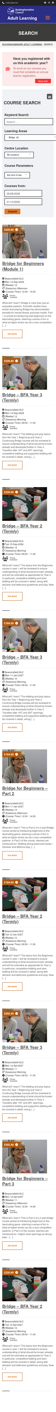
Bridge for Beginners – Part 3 (25, 1181)
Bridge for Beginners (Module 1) (23, 266)
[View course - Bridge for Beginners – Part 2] (25, 766)
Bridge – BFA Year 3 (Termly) (22, 397)
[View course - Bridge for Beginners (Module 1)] (25, 241)
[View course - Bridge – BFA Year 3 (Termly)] (25, 373)
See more (12, 334)
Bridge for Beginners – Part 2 (25, 790)
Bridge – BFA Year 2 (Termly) (22, 528)
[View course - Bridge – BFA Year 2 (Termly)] (25, 504)
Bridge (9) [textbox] (13, 137)
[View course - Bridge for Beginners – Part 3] (25, 1156)
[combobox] (19, 155)
